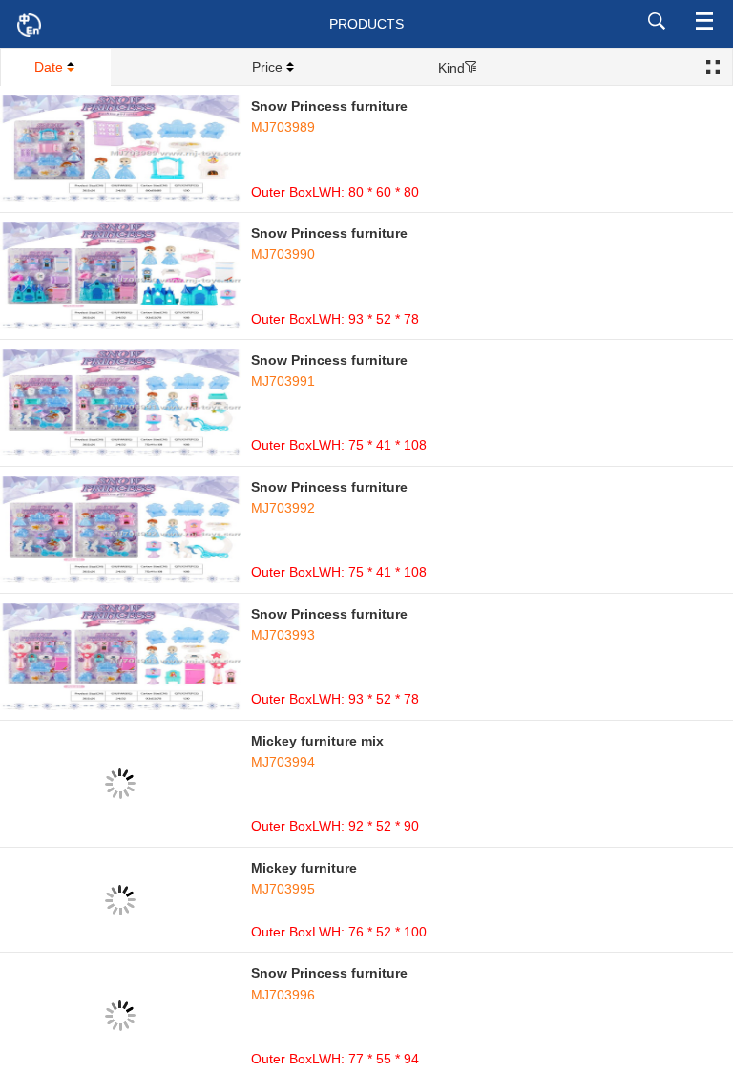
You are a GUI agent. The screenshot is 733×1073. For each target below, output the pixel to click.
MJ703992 (283, 507)
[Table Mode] (713, 68)
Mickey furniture (304, 867)
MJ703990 (283, 254)
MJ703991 (283, 381)
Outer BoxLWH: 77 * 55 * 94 (335, 1058)
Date (48, 66)
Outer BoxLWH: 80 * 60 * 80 (335, 192)
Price (267, 66)
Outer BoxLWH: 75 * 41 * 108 (339, 444)
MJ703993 (283, 634)
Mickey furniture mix (317, 740)
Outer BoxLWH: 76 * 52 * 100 (339, 931)
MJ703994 (283, 761)
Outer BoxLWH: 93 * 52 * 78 (335, 318)
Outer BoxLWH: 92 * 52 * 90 (335, 825)
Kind (451, 67)
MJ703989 (283, 127)
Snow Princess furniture (329, 106)
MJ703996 (283, 994)
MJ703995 (283, 888)
